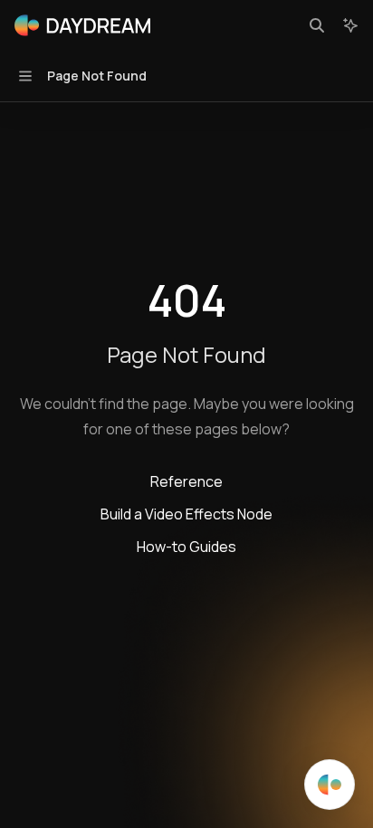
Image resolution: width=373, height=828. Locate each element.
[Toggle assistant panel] (350, 25)
